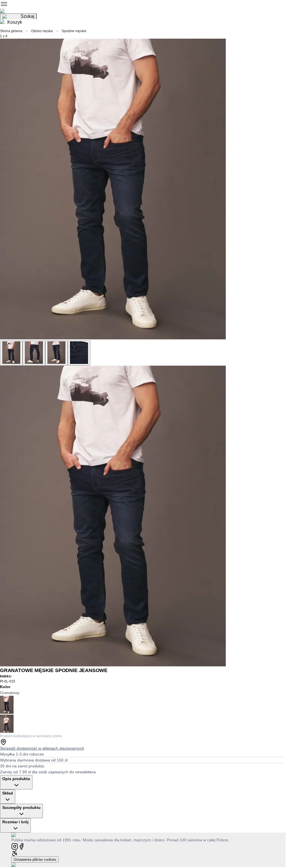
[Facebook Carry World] (21, 846)
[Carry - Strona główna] (19, 834)
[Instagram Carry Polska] (14, 846)
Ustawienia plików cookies (35, 859)
